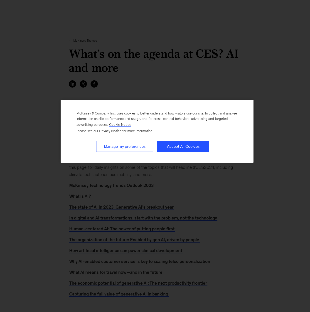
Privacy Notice (110, 131)
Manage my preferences (124, 146)
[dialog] (157, 131)
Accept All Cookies (183, 146)
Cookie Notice (120, 124)
